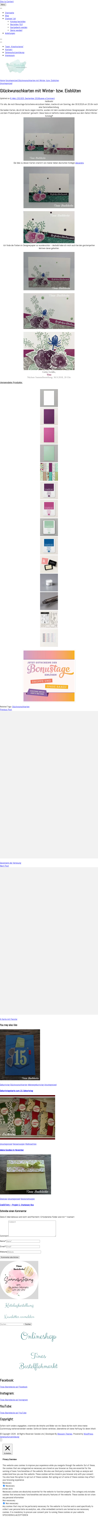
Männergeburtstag (36, 1084)
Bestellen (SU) (16, 24)
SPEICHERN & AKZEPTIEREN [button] (15, 1515)
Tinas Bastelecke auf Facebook (13, 1386)
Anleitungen (10, 33)
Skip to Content (7, 1)
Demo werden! (16, 30)
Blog (7, 15)
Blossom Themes (64, 1433)
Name (3, 1241)
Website (3, 1251)
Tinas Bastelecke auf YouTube (13, 1412)
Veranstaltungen (28, 1198)
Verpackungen (19, 1143)
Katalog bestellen (18, 21)
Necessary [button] (7, 1482)
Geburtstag (5, 1084)
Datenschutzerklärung (14, 52)
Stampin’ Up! (10, 18)
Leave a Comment (47, 98)
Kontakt (8, 49)
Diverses (3, 1198)
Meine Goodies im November (12, 1149)
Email (3, 1246)
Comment (4, 1235)
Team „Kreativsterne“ (14, 46)
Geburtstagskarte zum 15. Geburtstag (16, 1090)
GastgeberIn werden (18, 27)
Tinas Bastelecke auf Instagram (14, 1399)
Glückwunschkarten (20, 706)
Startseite (9, 12)
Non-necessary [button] (9, 1500)
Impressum (10, 55)
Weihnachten (30, 1143)
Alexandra (79, 162)
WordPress (88, 1433)
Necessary (10, 1485)
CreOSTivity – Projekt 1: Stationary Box (17, 1204)
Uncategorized (6, 83)
